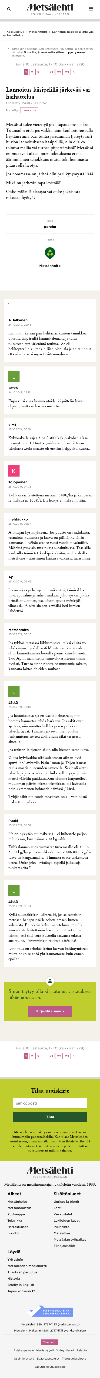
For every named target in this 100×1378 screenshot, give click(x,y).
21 (51, 72)
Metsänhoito (38, 31)
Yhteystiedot (65, 1350)
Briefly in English (20, 1285)
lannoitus (29, 110)
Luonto (13, 1233)
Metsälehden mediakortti (27, 1266)
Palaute (82, 1350)
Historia (13, 1278)
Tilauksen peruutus (22, 1272)
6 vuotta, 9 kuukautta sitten (44, 52)
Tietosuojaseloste (74, 1358)
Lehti (58, 1208)
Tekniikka (14, 1220)
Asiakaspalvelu (23, 1350)
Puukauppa (16, 1214)
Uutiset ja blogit (66, 1201)
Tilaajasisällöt (65, 1246)
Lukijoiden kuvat (67, 1220)
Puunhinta (61, 1227)
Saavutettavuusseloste (50, 1366)
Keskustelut (15, 31)
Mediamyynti (45, 1350)
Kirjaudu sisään (48, 1011)
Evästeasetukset (48, 1358)
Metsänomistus (19, 1208)
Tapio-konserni (19, 1291)
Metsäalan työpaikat (70, 1239)
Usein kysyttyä (24, 1358)
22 (59, 72)
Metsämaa (62, 1233)
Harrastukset (17, 1227)
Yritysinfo (15, 1259)
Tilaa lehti (49, 1342)
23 (67, 72)
